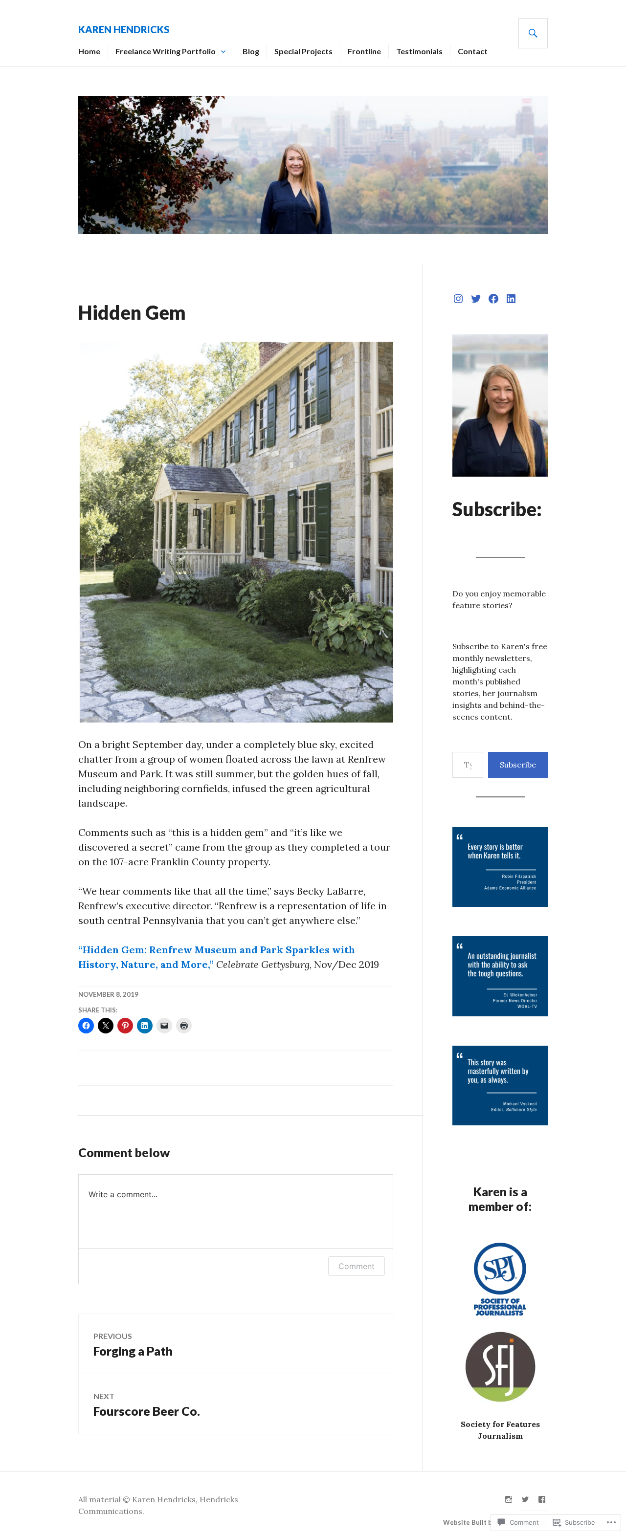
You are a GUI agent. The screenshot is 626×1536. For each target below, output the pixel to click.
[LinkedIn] (511, 299)
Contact (473, 51)
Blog (251, 51)
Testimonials (419, 51)
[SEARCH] (533, 33)
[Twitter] (476, 299)
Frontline (364, 51)
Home (89, 51)
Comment (356, 1266)
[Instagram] (458, 299)
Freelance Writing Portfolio (165, 51)
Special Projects (303, 51)
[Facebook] (493, 299)
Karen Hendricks (124, 29)
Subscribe (518, 764)
